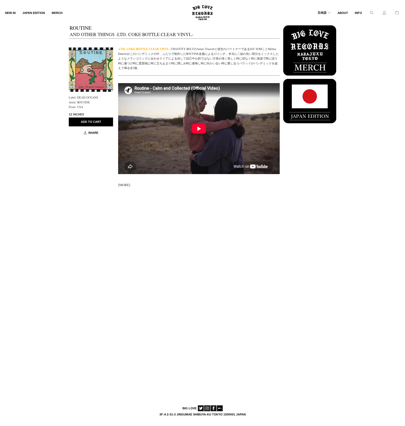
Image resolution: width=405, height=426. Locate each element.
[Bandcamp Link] (220, 408)
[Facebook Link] (213, 408)
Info (358, 13)
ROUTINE (83, 102)
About (343, 13)
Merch (57, 13)
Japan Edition (33, 13)
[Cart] (397, 13)
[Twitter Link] (201, 408)
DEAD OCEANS (87, 97)
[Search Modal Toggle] (372, 13)
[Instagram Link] (207, 408)
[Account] (384, 13)
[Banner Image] (309, 49)
